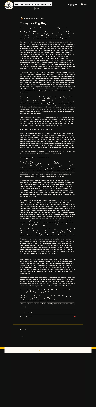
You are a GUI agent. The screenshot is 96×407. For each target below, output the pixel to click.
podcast (36, 303)
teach (22, 306)
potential (50, 303)
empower (65, 303)
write (33, 306)
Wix (60, 350)
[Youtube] (76, 5)
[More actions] (75, 18)
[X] (73, 5)
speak (27, 306)
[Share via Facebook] (21, 312)
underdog (30, 303)
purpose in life (57, 303)
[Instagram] (71, 5)
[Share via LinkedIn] (28, 312)
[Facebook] (68, 5)
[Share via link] (32, 312)
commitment (39, 306)
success (23, 303)
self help (43, 303)
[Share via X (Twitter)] (24, 312)
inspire (72, 303)
